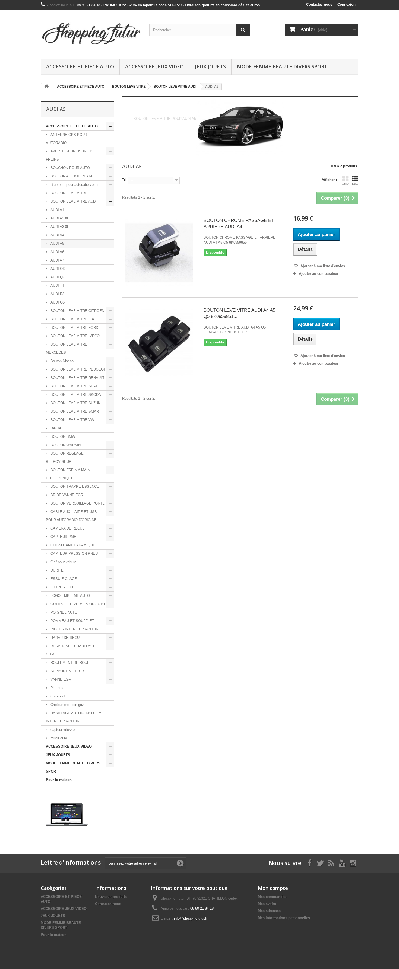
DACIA (55, 428)
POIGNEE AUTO (63, 612)
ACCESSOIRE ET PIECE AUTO (80, 66)
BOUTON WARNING (66, 445)
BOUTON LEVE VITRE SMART (75, 411)
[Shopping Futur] (91, 33)
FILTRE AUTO (61, 587)
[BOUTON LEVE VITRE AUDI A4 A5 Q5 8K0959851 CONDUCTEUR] (159, 342)
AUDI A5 (56, 243)
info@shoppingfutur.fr (190, 918)
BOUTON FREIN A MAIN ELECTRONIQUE (68, 474)
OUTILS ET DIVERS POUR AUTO (77, 604)
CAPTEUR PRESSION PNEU (73, 554)
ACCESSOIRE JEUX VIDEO (154, 66)
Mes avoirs (267, 904)
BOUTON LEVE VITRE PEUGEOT (77, 369)
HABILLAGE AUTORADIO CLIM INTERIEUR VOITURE (74, 717)
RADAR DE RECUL (65, 638)
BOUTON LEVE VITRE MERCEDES (66, 348)
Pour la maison (59, 780)
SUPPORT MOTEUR (66, 671)
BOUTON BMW (62, 437)
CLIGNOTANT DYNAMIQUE (72, 545)
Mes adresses (269, 911)
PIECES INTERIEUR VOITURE (75, 629)
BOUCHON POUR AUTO (69, 168)
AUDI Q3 (57, 269)
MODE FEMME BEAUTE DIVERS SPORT (282, 66)
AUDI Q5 (57, 302)
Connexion (346, 4)
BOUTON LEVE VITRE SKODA (75, 395)
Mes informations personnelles (284, 918)
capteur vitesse (62, 730)
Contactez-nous (319, 4)
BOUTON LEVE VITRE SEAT (73, 386)
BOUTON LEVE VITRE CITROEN (76, 311)
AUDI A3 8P (59, 218)
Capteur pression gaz (66, 705)
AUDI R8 (56, 294)
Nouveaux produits (111, 897)
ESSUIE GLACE (63, 579)
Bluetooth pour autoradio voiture (74, 185)
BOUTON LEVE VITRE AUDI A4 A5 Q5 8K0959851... (239, 313)
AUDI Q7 (57, 277)
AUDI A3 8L (59, 227)
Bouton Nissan (61, 361)
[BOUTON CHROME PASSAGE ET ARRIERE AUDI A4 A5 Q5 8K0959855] (159, 252)
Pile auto (56, 688)
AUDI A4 (56, 235)
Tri (124, 180)
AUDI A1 (56, 210)
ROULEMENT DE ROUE (69, 663)
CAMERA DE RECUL (66, 528)
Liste (355, 183)
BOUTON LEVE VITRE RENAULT (76, 378)
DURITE (56, 570)
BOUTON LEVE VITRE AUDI (73, 201)
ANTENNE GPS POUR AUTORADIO (66, 139)
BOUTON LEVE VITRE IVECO (74, 336)
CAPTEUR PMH (62, 537)
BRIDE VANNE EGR (66, 495)
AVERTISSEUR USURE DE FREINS (70, 155)
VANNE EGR (60, 679)
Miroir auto (58, 738)
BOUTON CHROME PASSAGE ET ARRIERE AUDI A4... (239, 223)
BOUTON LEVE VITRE (68, 193)
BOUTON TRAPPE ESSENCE (74, 486)
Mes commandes (272, 897)
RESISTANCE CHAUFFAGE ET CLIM (73, 650)
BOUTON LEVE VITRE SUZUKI (75, 403)
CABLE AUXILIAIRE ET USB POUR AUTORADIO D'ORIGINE (71, 516)
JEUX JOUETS (210, 66)
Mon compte (273, 888)
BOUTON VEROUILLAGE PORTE (77, 503)
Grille (345, 183)
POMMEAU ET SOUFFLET (71, 621)
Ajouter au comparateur (318, 274)
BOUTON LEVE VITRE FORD (73, 328)
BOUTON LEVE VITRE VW (71, 420)
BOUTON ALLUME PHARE (71, 176)
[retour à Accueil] (46, 86)
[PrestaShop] (67, 814)
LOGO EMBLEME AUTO (69, 596)
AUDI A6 (56, 252)
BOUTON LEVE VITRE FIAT (72, 319)
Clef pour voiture (62, 562)
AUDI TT (56, 285)
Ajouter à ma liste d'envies (322, 266)
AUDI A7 (56, 260)
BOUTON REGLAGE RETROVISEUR (65, 457)
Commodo (57, 696)
